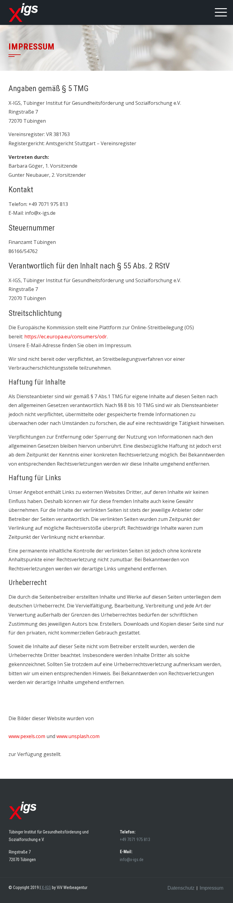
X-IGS (46, 887)
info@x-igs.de (132, 859)
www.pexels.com (26, 736)
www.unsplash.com (78, 736)
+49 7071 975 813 (135, 839)
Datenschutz (180, 888)
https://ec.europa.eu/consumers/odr (65, 336)
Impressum (211, 888)
